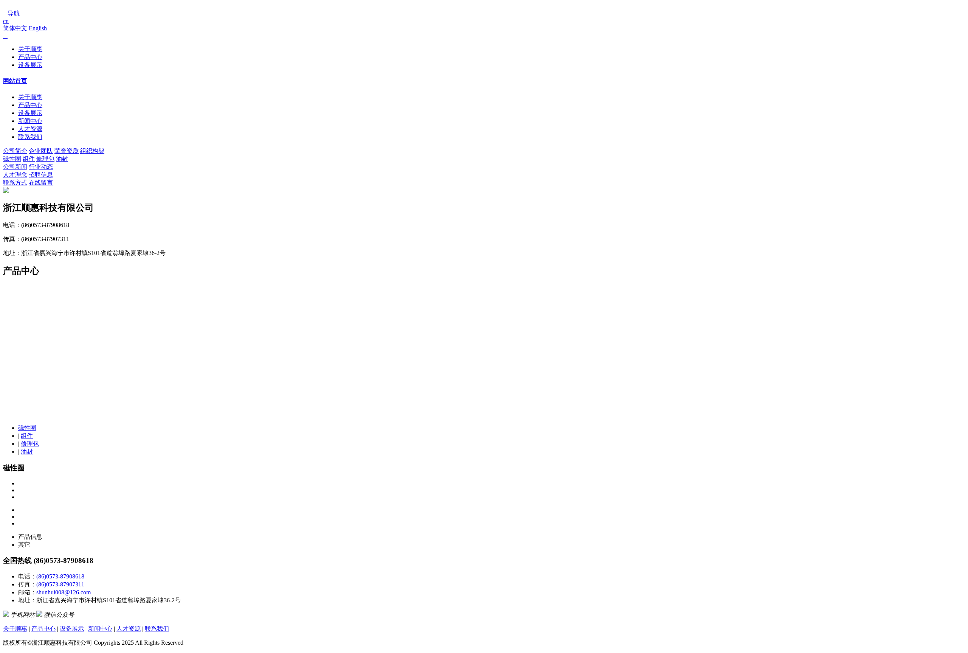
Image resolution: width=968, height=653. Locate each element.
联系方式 (15, 182)
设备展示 (30, 65)
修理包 (45, 158)
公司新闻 (15, 166)
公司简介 (15, 151)
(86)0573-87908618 (60, 576)
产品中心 (30, 57)
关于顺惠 (30, 49)
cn (6, 21)
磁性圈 (12, 158)
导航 (11, 13)
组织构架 (92, 151)
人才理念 (15, 174)
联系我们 (30, 137)
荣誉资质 (66, 151)
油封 (62, 158)
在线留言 (41, 182)
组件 (29, 158)
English (38, 28)
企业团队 (41, 151)
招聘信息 (41, 174)
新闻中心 (30, 121)
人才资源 (30, 129)
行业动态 (41, 166)
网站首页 (15, 81)
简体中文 (15, 28)
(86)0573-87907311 (60, 584)
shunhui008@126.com (63, 592)
